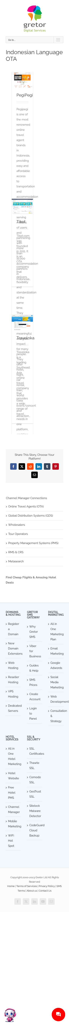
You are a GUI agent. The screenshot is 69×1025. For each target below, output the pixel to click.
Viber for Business (34, 651)
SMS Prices (33, 682)
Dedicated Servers (13, 708)
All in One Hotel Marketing (13, 756)
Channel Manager (13, 809)
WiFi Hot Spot (11, 841)
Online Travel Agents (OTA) (26, 506)
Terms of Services (26, 886)
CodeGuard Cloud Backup (34, 830)
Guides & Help (34, 668)
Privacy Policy (47, 886)
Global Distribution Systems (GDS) (30, 515)
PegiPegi (24, 95)
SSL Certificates (34, 751)
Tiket (20, 221)
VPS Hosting (13, 694)
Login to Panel (33, 713)
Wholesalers (16, 525)
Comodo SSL (34, 779)
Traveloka (25, 338)
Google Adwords (55, 665)
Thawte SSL (34, 765)
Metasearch (16, 561)
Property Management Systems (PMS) (33, 543)
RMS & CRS (15, 552)
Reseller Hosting (13, 679)
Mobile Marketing (13, 824)
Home (11, 886)
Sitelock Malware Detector (34, 811)
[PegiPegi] (22, 80)
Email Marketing (55, 651)
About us (32, 890)
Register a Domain (13, 629)
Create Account (34, 696)
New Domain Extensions (13, 648)
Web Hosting (13, 665)
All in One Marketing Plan (55, 631)
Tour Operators (18, 534)
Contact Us (45, 890)
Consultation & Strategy (55, 716)
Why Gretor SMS (33, 632)
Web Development (55, 699)
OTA (22, 83)
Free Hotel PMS (11, 792)
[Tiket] (22, 206)
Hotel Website (13, 775)
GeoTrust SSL (34, 794)
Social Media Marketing (55, 682)
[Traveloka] (22, 323)
